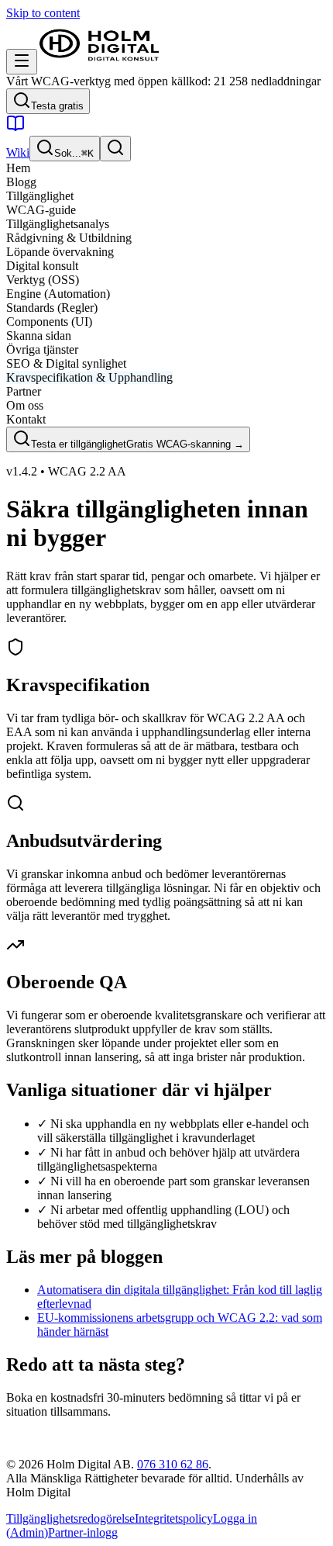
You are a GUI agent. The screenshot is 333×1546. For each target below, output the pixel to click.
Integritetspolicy (174, 1518)
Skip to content (43, 12)
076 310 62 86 (172, 1464)
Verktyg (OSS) (42, 279)
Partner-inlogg (83, 1532)
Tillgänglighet (40, 195)
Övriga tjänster (42, 349)
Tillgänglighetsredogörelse (70, 1518)
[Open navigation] (21, 61)
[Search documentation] (115, 148)
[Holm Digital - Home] (99, 65)
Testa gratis (57, 106)
